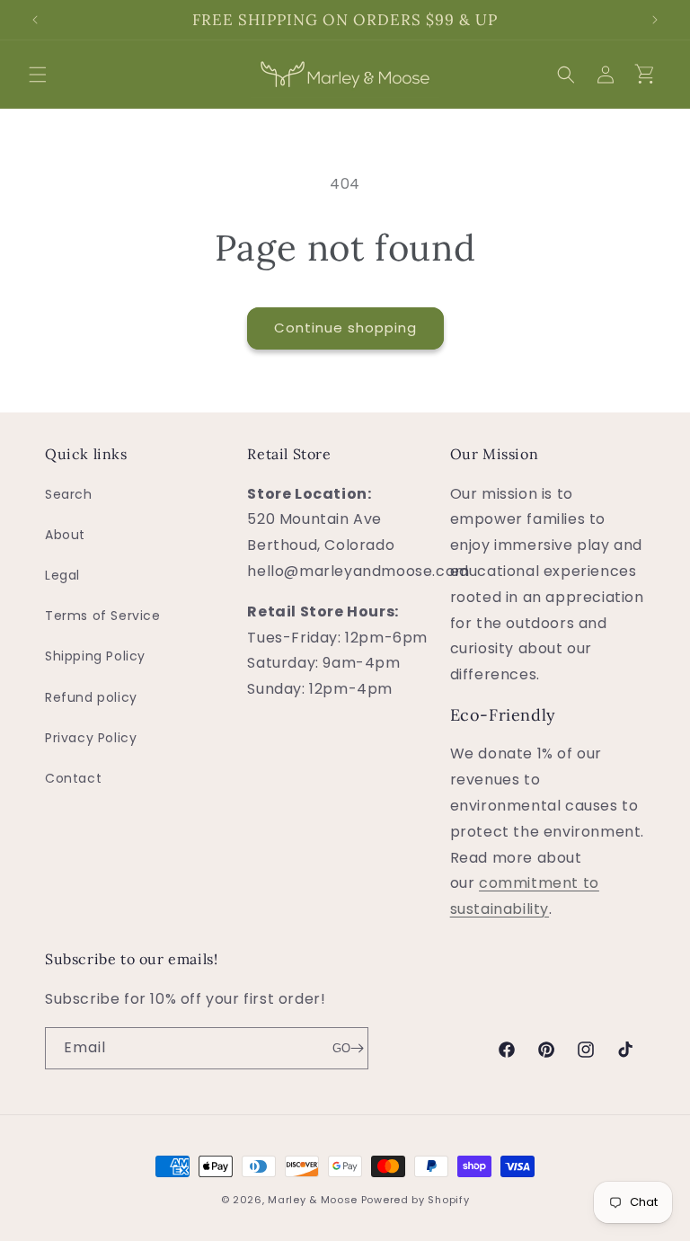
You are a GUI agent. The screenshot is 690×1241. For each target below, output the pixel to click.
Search (69, 494)
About (65, 535)
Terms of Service (103, 616)
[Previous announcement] (35, 20)
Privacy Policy (91, 738)
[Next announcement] (655, 20)
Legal (62, 575)
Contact (73, 778)
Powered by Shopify (415, 1199)
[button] (38, 74)
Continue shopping (345, 327)
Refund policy (91, 697)
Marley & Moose (313, 1199)
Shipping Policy (95, 656)
